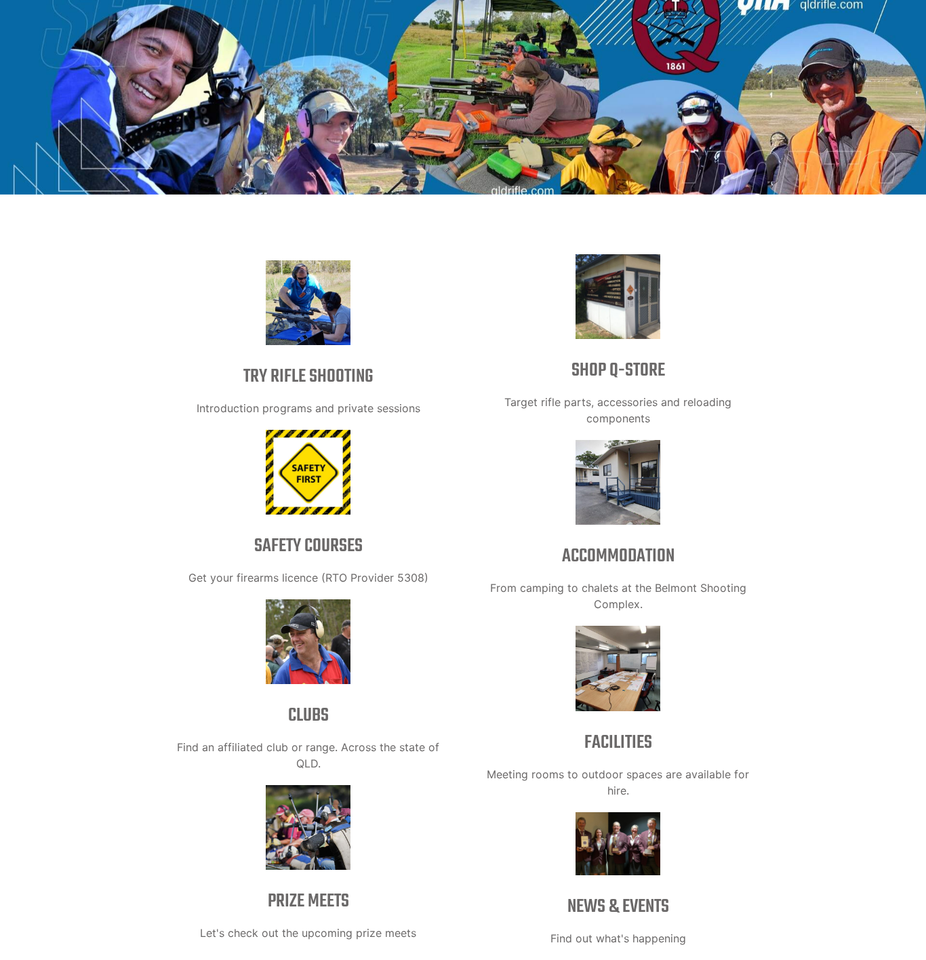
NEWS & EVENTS (618, 906)
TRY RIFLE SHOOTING (308, 376)
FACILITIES (618, 742)
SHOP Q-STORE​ (618, 370)
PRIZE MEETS (308, 901)
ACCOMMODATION (618, 556)
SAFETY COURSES (308, 546)
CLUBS (308, 715)
